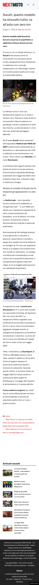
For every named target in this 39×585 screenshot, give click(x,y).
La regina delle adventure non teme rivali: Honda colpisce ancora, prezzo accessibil (21, 528)
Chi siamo (9, 579)
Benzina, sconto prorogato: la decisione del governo (22, 484)
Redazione (17, 579)
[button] (28, 5)
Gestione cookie (34, 583)
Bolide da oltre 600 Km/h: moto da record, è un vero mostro (22, 494)
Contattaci (30, 565)
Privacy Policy (27, 579)
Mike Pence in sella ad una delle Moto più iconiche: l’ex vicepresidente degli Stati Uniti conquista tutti (18, 422)
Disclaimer (19, 582)
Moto (8, 416)
